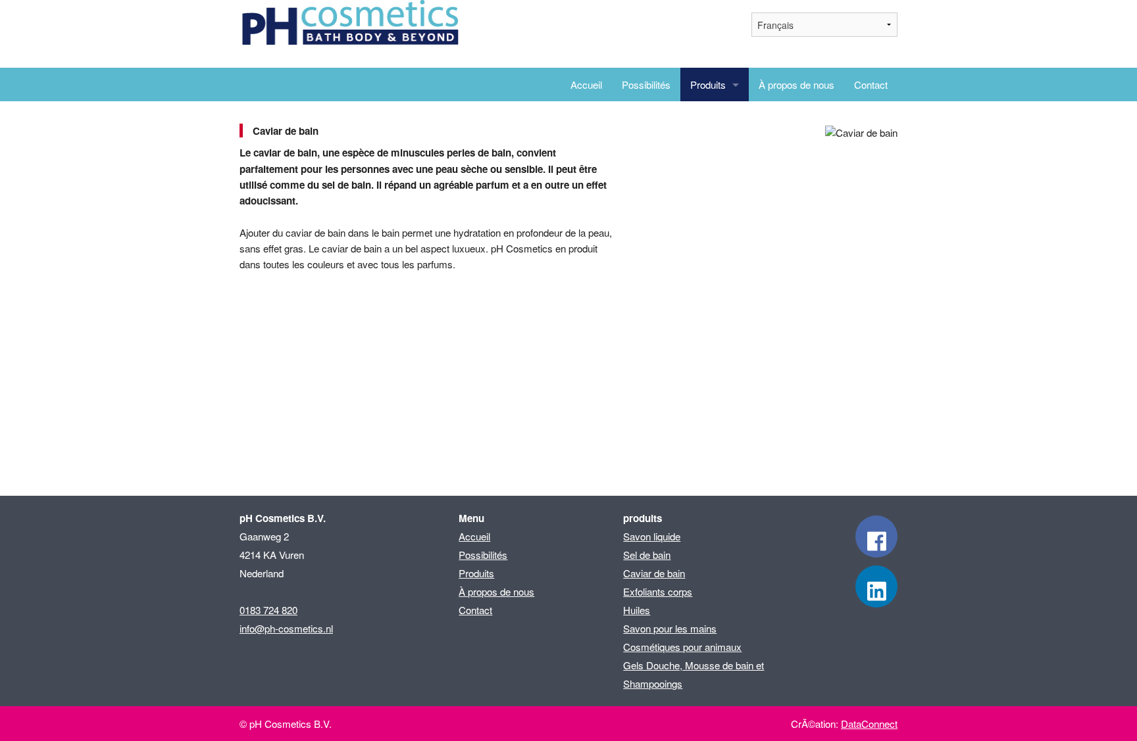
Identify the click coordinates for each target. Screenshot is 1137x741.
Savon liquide (651, 536)
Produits (708, 84)
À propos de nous (796, 84)
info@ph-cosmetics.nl (286, 628)
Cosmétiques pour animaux (682, 647)
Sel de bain (646, 555)
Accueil (586, 84)
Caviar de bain (654, 573)
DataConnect (869, 723)
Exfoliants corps (657, 591)
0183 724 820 (268, 610)
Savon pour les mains (670, 628)
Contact (871, 84)
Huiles (636, 610)
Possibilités (646, 84)
